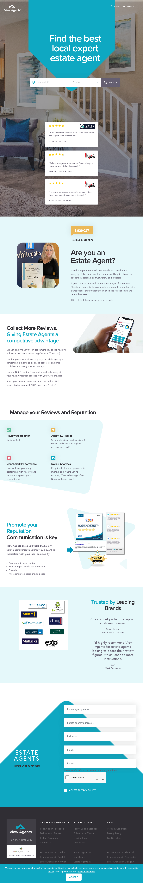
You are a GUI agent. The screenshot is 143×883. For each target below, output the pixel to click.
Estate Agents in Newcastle (121, 857)
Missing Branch (81, 838)
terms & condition (86, 871)
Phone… (67, 757)
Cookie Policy (114, 838)
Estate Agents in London (52, 852)
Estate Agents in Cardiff (52, 857)
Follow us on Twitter (50, 833)
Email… (67, 744)
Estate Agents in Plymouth (120, 852)
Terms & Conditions (117, 828)
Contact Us (46, 842)
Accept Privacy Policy (82, 790)
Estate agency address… (75, 716)
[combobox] (85, 82)
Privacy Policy (114, 833)
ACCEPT (73, 877)
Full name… (69, 730)
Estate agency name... (74, 703)
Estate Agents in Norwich (53, 861)
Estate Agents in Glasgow (120, 861)
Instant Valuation (49, 838)
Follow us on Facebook (52, 828)
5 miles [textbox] (76, 82)
